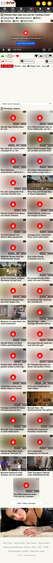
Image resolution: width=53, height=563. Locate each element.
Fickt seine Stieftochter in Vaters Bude (39, 387)
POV (17, 21)
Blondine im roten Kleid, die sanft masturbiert (13, 322)
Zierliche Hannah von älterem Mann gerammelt (11, 236)
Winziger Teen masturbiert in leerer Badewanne (12, 430)
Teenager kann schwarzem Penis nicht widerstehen (39, 236)
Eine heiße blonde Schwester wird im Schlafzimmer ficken (37, 258)
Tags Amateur (43, 543)
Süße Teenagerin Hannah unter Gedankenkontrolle (38, 474)
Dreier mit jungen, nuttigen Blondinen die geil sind (12, 279)
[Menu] (49, 3)
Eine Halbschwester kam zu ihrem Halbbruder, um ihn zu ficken (40, 128)
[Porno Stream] (8, 3)
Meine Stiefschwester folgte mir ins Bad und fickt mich (40, 149)
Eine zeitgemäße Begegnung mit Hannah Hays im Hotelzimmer (38, 452)
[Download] (41, 56)
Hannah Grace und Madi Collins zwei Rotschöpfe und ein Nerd (11, 344)
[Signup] (44, 3)
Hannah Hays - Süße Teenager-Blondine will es (39, 322)
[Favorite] (36, 56)
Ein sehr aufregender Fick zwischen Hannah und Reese (12, 193)
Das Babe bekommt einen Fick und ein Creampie (25, 495)
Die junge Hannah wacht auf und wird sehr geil (40, 344)
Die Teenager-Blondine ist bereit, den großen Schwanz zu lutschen (40, 366)
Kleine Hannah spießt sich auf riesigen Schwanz (39, 214)
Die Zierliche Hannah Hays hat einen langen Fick (12, 301)
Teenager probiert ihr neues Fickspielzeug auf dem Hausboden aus (13, 409)
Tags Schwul (19, 543)
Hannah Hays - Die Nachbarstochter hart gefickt (40, 409)
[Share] (46, 56)
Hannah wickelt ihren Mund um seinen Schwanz (13, 214)
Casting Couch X (24, 18)
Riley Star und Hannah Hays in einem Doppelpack (40, 193)
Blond (38, 18)
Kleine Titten (28, 21)
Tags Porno (7, 543)
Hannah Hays (8, 18)
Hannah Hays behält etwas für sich (12, 128)
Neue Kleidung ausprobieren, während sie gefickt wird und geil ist (12, 171)
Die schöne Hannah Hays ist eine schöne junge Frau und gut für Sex (40, 171)
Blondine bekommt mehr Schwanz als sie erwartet (11, 474)
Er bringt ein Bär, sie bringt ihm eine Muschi (39, 301)
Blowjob (17, 66)
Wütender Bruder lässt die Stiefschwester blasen (12, 258)
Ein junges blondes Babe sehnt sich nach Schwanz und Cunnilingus (39, 279)
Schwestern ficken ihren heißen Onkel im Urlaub (11, 387)
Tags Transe (31, 543)
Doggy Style (35, 66)
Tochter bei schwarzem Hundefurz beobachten (38, 430)
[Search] (38, 3)
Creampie (7, 21)
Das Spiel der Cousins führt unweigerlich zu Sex (13, 149)
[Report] (50, 56)
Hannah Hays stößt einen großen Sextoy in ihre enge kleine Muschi (12, 366)
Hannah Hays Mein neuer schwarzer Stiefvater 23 (11, 452)
